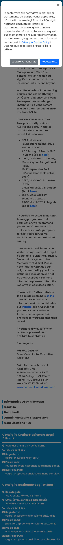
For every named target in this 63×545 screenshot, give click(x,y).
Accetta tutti (49, 61)
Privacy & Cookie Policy (36, 42)
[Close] (58, 5)
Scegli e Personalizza (24, 61)
